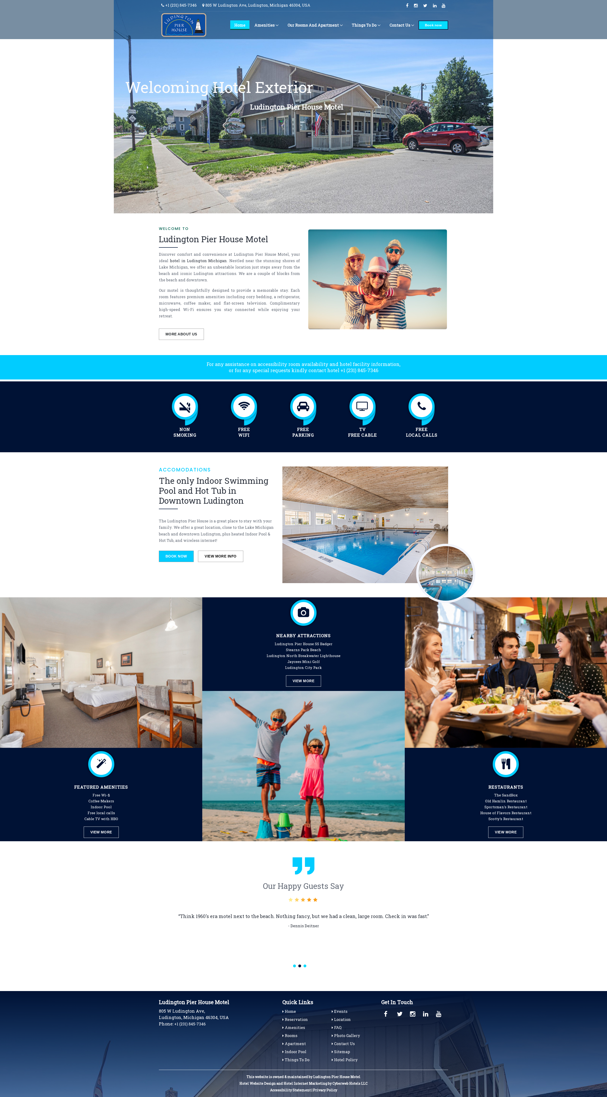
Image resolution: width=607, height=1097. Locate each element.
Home (239, 25)
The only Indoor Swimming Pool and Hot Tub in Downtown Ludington (213, 490)
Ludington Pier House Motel (213, 238)
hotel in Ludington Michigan (198, 260)
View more (101, 832)
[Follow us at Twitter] (425, 5)
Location (342, 1019)
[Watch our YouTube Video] (444, 5)
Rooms (290, 1035)
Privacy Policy (325, 1090)
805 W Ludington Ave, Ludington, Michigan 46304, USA (257, 5)
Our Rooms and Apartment (313, 25)
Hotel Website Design (257, 1083)
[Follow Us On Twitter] (400, 1013)
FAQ (337, 1027)
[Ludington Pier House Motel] (191, 25)
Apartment (295, 1043)
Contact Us (400, 25)
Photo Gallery (346, 1035)
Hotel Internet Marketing (305, 1083)
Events (340, 1011)
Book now (433, 25)
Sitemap (341, 1051)
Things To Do (364, 25)
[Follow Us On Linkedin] (426, 1013)
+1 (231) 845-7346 (180, 5)
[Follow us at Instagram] (416, 5)
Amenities (264, 25)
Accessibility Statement (290, 1090)
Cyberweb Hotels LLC (350, 1083)
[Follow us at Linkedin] (435, 5)
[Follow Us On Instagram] (413, 1013)
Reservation (296, 1019)
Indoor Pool (295, 1051)
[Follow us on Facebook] (407, 5)
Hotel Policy (345, 1059)
